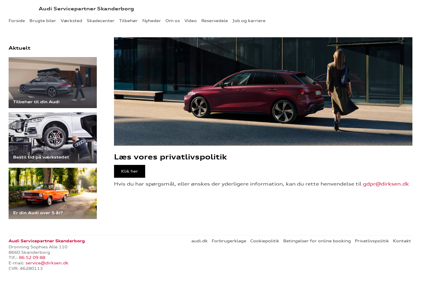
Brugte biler (42, 20)
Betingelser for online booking (317, 241)
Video (190, 20)
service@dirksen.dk (46, 263)
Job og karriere (249, 20)
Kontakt (402, 241)
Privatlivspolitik (372, 241)
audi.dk (199, 241)
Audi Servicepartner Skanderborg (86, 8)
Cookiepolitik (264, 241)
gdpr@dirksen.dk (386, 184)
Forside (17, 20)
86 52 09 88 (32, 257)
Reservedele (214, 20)
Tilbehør (128, 20)
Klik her (129, 171)
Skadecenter (101, 20)
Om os (173, 20)
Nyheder (151, 20)
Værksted (71, 20)
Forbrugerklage (229, 241)
